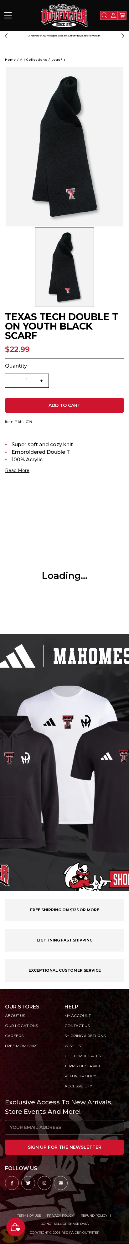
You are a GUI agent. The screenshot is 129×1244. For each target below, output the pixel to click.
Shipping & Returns (85, 1035)
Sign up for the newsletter (64, 1147)
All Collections (33, 60)
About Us (15, 1015)
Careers (14, 1035)
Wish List (73, 1045)
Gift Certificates (82, 1055)
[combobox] (104, 15)
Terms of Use (29, 1215)
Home (10, 60)
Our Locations (21, 1025)
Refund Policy (94, 1215)
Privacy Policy (61, 1215)
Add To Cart (64, 405)
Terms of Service (82, 1066)
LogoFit (58, 60)
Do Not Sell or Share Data (64, 1224)
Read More (17, 470)
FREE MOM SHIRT (21, 1045)
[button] (6, 36)
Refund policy (80, 1076)
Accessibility (78, 1086)
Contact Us (77, 1025)
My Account (77, 1015)
